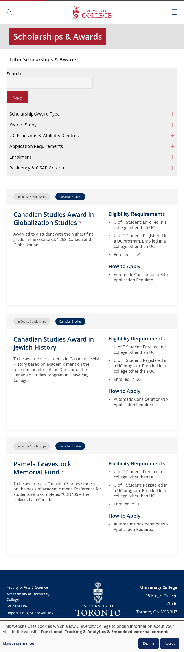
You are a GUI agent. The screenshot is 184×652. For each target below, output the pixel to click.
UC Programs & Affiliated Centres (44, 135)
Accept (170, 643)
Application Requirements (36, 146)
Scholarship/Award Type (34, 114)
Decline (148, 643)
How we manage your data (29, 619)
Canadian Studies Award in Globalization (53, 218)
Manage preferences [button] (18, 643)
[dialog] (92, 636)
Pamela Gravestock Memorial (42, 468)
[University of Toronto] (98, 599)
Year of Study (23, 125)
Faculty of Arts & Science (27, 587)
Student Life (17, 606)
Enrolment (20, 157)
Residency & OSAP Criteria (36, 168)
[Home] (92, 12)
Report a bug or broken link (30, 612)
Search (14, 73)
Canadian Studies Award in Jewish (53, 343)
